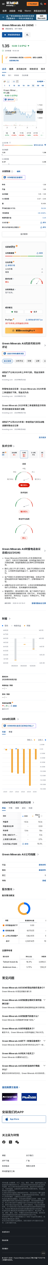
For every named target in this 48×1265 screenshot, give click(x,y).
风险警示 (5, 1249)
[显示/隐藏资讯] (17, 81)
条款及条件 (6, 1232)
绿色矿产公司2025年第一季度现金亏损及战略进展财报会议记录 (23, 424)
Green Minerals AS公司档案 (18, 854)
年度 (4, 732)
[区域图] (8, 81)
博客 (4, 1155)
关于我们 (29, 1155)
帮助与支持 (30, 1166)
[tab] (14, 454)
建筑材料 (42, 865)
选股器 (12, 10)
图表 (11, 69)
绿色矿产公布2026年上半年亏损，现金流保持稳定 (23, 374)
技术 (43, 69)
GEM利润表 (8, 719)
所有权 (16, 75)
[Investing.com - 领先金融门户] (12, 4)
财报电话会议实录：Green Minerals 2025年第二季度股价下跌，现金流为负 (24, 391)
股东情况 (7, 889)
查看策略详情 (14, 61)
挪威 (44, 880)
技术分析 (7, 445)
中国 (20, 10)
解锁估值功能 (38, 145)
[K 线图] (4, 81)
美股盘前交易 (40, 10)
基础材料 (42, 870)
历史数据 (25, 75)
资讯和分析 (21, 69)
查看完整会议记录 (39, 603)
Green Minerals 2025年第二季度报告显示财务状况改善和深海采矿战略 (24, 407)
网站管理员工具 (8, 1171)
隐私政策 (5, 1240)
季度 (10, 732)
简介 (9, 75)
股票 (5, 10)
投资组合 (5, 1166)
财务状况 (34, 69)
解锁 (26, 844)
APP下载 (5, 1161)
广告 (28, 1161)
